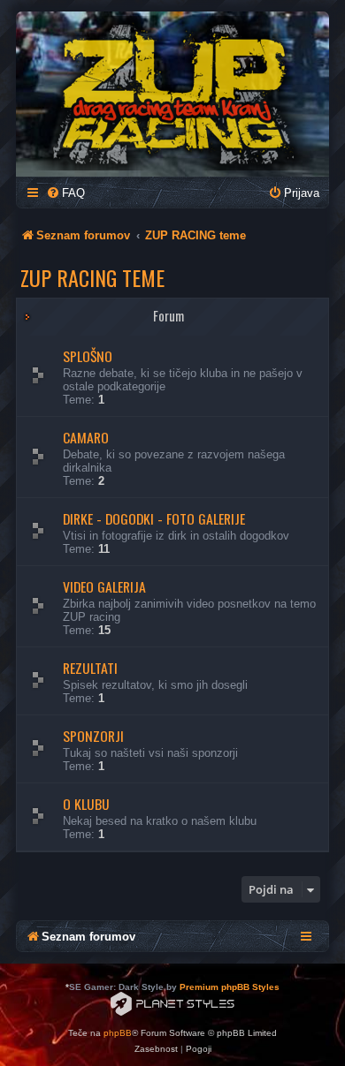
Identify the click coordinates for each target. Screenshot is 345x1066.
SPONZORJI (93, 735)
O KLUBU (86, 803)
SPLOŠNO (87, 356)
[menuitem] (65, 193)
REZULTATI (90, 667)
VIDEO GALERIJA (104, 586)
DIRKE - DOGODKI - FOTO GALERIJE (154, 518)
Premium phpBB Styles (230, 987)
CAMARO (86, 437)
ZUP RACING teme (92, 277)
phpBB (118, 1033)
